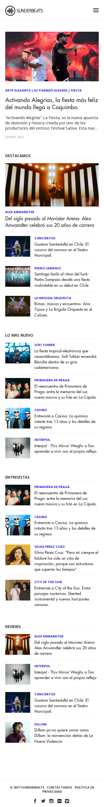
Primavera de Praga (52, 380)
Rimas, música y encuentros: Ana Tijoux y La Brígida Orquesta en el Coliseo (63, 309)
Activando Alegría (50, 90)
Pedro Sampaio (47, 268)
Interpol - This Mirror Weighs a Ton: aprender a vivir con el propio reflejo (65, 449)
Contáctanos (59, 787)
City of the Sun (48, 582)
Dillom (40, 724)
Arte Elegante (18, 90)
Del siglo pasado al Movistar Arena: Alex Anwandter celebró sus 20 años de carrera (49, 222)
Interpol (42, 440)
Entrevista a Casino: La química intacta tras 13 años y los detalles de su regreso (64, 421)
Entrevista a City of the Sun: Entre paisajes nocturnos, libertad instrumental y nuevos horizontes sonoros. (62, 596)
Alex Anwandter (19, 212)
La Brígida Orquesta (52, 298)
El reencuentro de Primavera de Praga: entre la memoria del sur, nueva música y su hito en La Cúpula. (65, 392)
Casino (40, 410)
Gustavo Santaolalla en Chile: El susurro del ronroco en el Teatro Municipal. (61, 250)
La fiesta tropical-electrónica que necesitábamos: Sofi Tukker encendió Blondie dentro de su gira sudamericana (65, 359)
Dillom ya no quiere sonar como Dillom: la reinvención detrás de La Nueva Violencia (63, 735)
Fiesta (76, 90)
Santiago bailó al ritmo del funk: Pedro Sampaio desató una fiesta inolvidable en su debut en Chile (62, 279)
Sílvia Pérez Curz (49, 547)
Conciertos (44, 238)
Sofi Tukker (44, 345)
